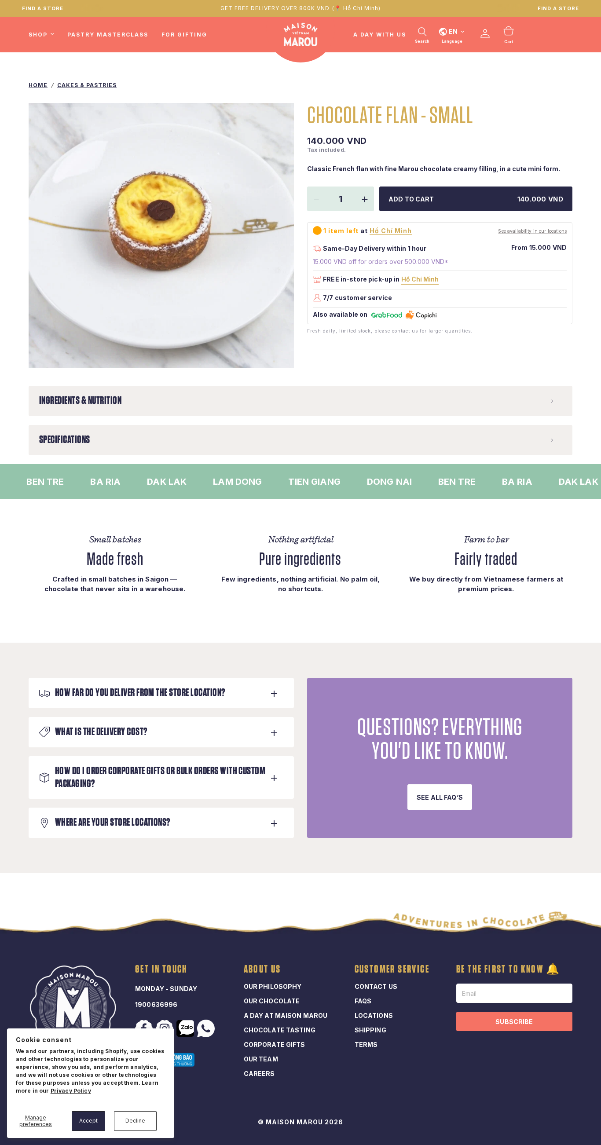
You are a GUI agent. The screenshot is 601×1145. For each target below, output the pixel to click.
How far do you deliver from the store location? (140, 693)
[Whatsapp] (206, 1028)
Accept (88, 1120)
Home (38, 85)
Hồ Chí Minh (420, 279)
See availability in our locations (532, 231)
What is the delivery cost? (101, 732)
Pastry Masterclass (107, 34)
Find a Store (558, 8)
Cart (508, 42)
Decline (135, 1120)
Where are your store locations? (112, 822)
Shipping (370, 1030)
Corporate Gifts (274, 1044)
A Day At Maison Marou (286, 1015)
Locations (374, 1015)
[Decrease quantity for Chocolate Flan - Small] (316, 199)
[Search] (422, 31)
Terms (366, 1044)
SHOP (38, 34)
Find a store (42, 8)
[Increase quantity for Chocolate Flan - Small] (365, 199)
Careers (259, 1073)
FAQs (363, 1001)
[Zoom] (275, 349)
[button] (439, 797)
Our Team (261, 1059)
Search (422, 41)
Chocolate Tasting (279, 1030)
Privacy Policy (71, 1090)
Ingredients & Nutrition (80, 400)
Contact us (376, 986)
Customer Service (392, 969)
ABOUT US (262, 969)
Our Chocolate (272, 1001)
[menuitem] (45, 35)
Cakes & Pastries (87, 85)
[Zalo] (186, 1028)
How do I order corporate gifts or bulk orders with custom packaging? (160, 777)
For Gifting (184, 34)
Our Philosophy (273, 986)
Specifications (64, 440)
